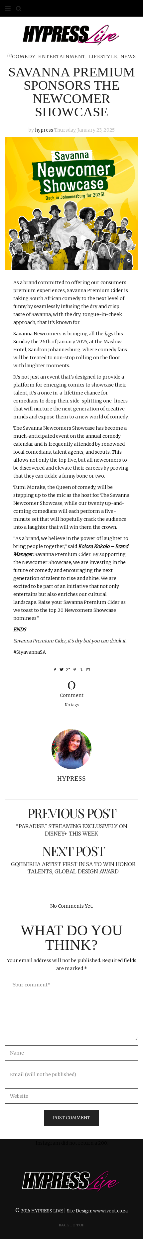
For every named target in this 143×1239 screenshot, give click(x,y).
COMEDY (23, 56)
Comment (71, 686)
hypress (44, 130)
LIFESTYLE (103, 56)
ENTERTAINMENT (61, 56)
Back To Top (71, 1225)
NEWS (128, 56)
